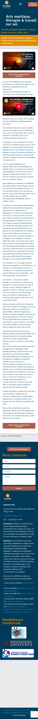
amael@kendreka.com (12, 515)
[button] (20, 4)
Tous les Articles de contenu (20, 38)
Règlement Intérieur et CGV (25, 712)
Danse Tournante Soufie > (16, 606)
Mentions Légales (17, 710)
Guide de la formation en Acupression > (19, 609)
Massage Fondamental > (15, 601)
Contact (6, 710)
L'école (4, 38)
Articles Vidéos (7, 40)
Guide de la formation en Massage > (18, 612)
